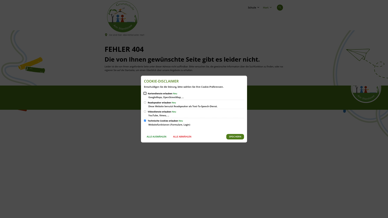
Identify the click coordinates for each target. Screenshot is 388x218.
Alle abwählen (182, 136)
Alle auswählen (156, 136)
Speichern (235, 136)
